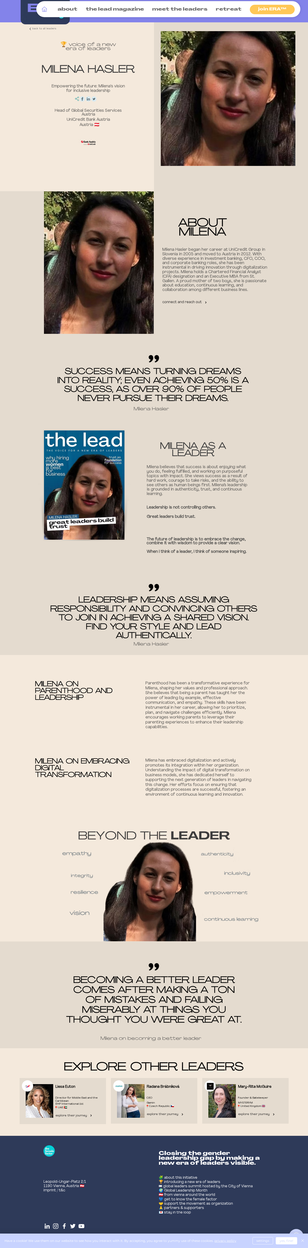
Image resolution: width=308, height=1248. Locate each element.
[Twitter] (72, 1226)
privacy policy (225, 1241)
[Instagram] (55, 1226)
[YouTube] (81, 1226)
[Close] (302, 1240)
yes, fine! (286, 1241)
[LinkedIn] (47, 1226)
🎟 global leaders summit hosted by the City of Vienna (206, 1186)
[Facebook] (64, 1226)
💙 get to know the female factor (188, 1199)
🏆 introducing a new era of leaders (189, 1182)
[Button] (153, 1101)
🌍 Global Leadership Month (183, 1190)
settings (262, 1241)
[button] (66, 9)
